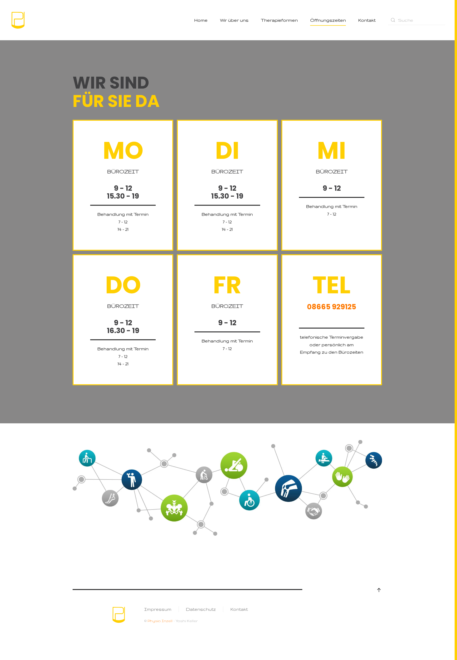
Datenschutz (201, 609)
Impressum (157, 609)
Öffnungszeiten (328, 20)
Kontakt (367, 20)
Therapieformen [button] (279, 20)
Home (201, 20)
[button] (379, 590)
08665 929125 (331, 307)
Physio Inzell (160, 621)
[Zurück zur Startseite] (18, 20)
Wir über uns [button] (234, 20)
